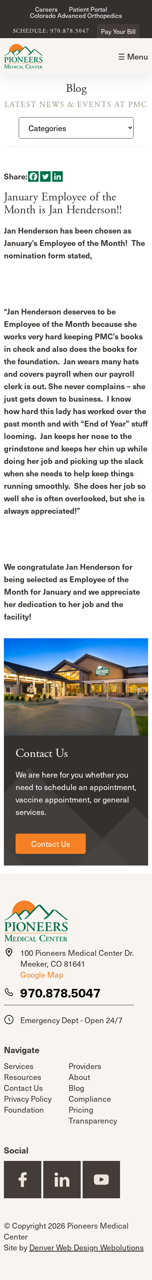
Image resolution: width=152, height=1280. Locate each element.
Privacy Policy (27, 1098)
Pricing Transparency (93, 1115)
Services (19, 1066)
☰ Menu (133, 56)
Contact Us (50, 844)
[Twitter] (45, 176)
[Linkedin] (57, 176)
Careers (46, 9)
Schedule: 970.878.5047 (51, 31)
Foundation (24, 1109)
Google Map (42, 974)
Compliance (90, 1098)
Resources (22, 1077)
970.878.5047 (60, 992)
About (79, 1077)
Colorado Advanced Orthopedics (76, 15)
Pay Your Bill (118, 31)
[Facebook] (33, 176)
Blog (76, 1088)
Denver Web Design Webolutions (86, 1247)
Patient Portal (88, 9)
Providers (85, 1066)
